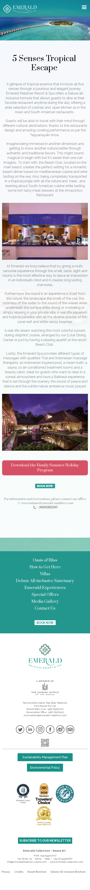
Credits (18, 871)
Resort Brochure (36, 871)
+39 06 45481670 (62, 858)
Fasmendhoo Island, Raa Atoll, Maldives (45, 703)
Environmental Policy (45, 767)
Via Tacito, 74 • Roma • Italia (34, 858)
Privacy (6, 871)
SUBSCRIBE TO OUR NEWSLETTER (45, 840)
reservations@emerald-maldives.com (45, 715)
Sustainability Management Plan (45, 757)
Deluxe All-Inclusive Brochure (68, 871)
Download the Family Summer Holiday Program (45, 468)
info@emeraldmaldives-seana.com (27, 862)
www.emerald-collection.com (66, 862)
